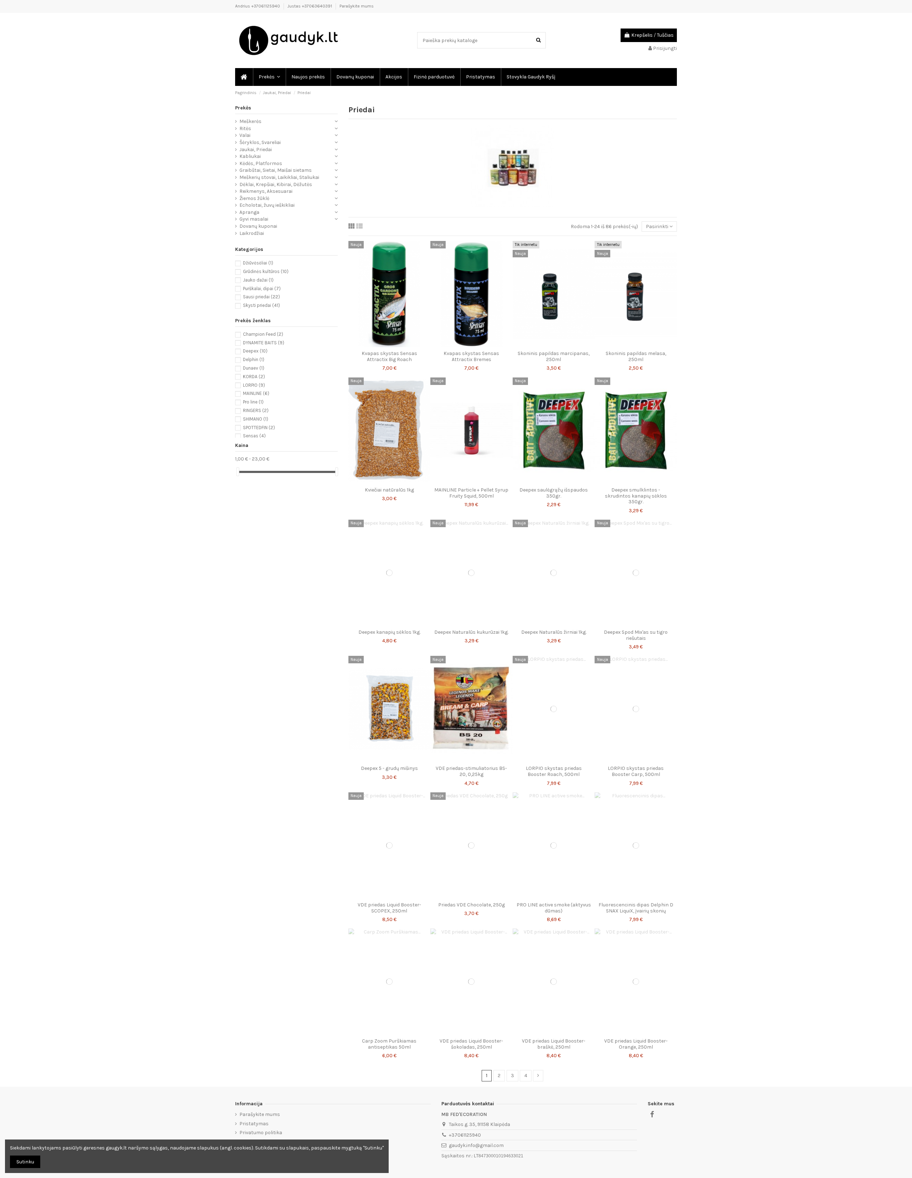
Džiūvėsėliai (258, 263)
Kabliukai (250, 156)
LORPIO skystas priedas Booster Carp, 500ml (636, 771)
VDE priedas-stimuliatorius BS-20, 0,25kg (471, 771)
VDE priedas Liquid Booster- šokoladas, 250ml (471, 1044)
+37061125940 (465, 1135)
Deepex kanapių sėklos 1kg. (389, 632)
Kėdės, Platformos (260, 163)
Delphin (253, 359)
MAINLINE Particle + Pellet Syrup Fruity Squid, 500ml (471, 493)
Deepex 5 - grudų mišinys (389, 768)
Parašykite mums (357, 6)
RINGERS (256, 410)
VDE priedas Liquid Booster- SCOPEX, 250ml (389, 908)
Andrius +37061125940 (258, 6)
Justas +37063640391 (310, 6)
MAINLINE (256, 393)
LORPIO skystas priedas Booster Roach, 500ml (554, 771)
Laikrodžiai (251, 233)
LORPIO (254, 385)
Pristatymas (254, 1124)
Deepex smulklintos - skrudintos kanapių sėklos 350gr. (636, 496)
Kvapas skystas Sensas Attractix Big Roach (389, 356)
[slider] (237, 471)
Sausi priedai (261, 296)
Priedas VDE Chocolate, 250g (471, 905)
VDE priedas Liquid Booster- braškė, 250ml (553, 1044)
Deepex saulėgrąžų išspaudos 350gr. (553, 493)
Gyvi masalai (253, 219)
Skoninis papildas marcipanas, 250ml (554, 356)
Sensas (254, 435)
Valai (244, 135)
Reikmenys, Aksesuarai (265, 191)
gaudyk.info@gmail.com (476, 1145)
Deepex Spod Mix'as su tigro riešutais (636, 635)
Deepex (255, 351)
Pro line (253, 402)
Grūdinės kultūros (266, 271)
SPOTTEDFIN (259, 427)
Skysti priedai (261, 305)
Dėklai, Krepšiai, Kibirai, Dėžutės (275, 184)
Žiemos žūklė (254, 198)
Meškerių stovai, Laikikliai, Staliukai (279, 177)
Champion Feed (263, 334)
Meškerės (250, 121)
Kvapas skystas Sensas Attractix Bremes (471, 356)
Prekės (243, 108)
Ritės (245, 128)
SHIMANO (255, 419)
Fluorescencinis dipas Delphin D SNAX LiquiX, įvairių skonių (635, 908)
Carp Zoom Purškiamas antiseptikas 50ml (389, 1044)
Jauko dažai (258, 280)
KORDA (254, 376)
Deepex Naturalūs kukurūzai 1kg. (471, 632)
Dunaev (253, 368)
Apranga (249, 212)
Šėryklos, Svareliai (260, 142)
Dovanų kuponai (258, 226)
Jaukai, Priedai (255, 149)
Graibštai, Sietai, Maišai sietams (275, 170)
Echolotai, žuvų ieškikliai (267, 205)
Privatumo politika (260, 1133)
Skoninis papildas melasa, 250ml (636, 356)
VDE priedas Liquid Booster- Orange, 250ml (636, 1044)
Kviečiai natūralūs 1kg (389, 490)
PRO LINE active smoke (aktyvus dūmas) (554, 908)
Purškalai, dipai (262, 288)
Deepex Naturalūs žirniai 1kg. (553, 632)
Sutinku (25, 1162)
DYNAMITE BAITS (263, 342)
